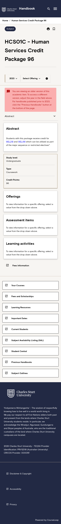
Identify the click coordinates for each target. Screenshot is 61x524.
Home (5, 20)
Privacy (13, 504)
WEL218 (9, 141)
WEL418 (21, 141)
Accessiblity (15, 489)
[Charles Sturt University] (9, 10)
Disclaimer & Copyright (20, 473)
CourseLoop (53, 520)
